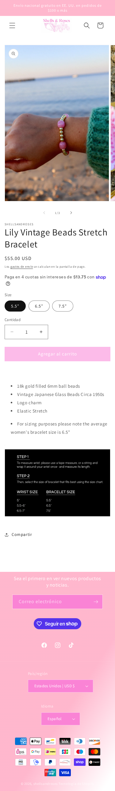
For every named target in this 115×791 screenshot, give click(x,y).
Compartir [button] (22, 534)
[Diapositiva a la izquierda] (44, 212)
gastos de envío (21, 267)
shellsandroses (45, 783)
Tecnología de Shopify (76, 783)
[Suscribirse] (95, 602)
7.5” (63, 306)
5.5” (15, 306)
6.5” (39, 306)
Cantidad (13, 319)
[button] (12, 25)
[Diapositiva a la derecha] (71, 212)
